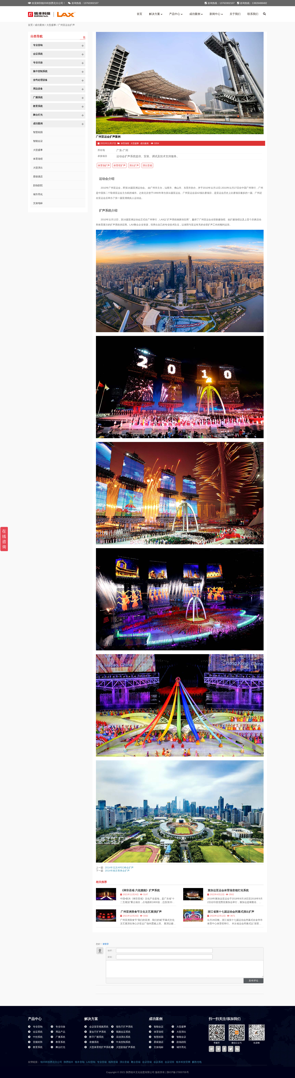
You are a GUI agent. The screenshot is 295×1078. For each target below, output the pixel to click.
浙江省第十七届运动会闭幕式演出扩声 (231, 911)
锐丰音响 (80, 1062)
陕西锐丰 (68, 1062)
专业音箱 (102, 1062)
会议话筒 (169, 1062)
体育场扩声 (104, 165)
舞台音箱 (136, 1062)
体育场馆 (125, 143)
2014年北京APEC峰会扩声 (119, 867)
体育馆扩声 (119, 165)
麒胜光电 (197, 1062)
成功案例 (39, 25)
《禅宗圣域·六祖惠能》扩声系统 (140, 890)
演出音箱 (147, 165)
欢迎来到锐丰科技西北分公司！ (48, 3)
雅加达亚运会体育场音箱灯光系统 (228, 890)
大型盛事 (51, 25)
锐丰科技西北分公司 (51, 1062)
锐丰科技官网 (183, 1062)
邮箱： (111, 957)
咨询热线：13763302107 (85, 3)
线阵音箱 (113, 1062)
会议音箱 (147, 1062)
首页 (30, 25)
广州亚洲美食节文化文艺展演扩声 (141, 911)
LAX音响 (90, 1062)
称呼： (111, 950)
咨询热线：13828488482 (253, 3)
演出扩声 (134, 165)
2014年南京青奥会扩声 (117, 870)
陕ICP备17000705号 (177, 1072)
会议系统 (158, 1062)
